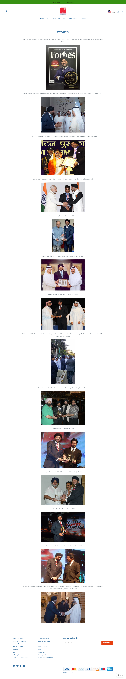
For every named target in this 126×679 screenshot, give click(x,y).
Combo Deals (72, 18)
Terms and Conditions (20, 658)
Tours (48, 18)
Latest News (17, 644)
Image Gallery (18, 646)
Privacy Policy (17, 655)
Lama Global (71, 673)
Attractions (56, 18)
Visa (64, 18)
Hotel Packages (18, 638)
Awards (15, 649)
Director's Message (19, 641)
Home (42, 18)
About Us (83, 18)
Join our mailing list (70, 638)
